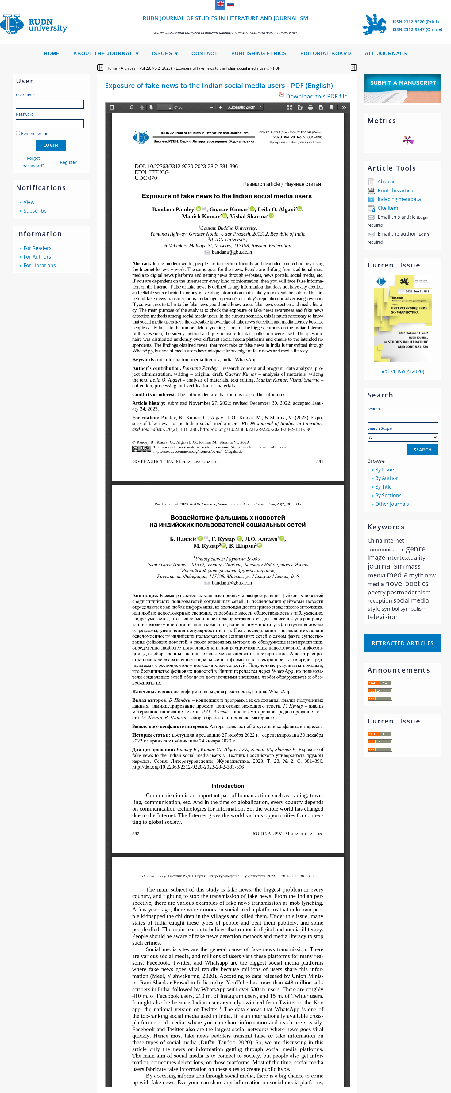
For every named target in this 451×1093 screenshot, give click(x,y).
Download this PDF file (317, 96)
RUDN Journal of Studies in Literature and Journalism (225, 24)
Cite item (388, 208)
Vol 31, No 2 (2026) (402, 371)
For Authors (37, 256)
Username (25, 95)
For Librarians (40, 265)
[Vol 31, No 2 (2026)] (403, 360)
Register (68, 162)
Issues (162, 53)
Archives (128, 68)
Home (52, 53)
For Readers (38, 248)
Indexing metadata (399, 199)
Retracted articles (403, 643)
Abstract (387, 181)
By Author (386, 478)
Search (374, 409)
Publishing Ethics (259, 53)
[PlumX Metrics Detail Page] (407, 140)
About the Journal (103, 53)
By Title (383, 486)
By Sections (388, 495)
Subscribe (35, 210)
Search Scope (380, 428)
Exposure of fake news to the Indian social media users (222, 68)
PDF (276, 68)
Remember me (34, 133)
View (29, 202)
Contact (204, 53)
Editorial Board (325, 53)
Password (25, 114)
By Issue (384, 469)
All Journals (386, 53)
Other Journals (392, 503)
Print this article (396, 190)
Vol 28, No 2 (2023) (156, 68)
